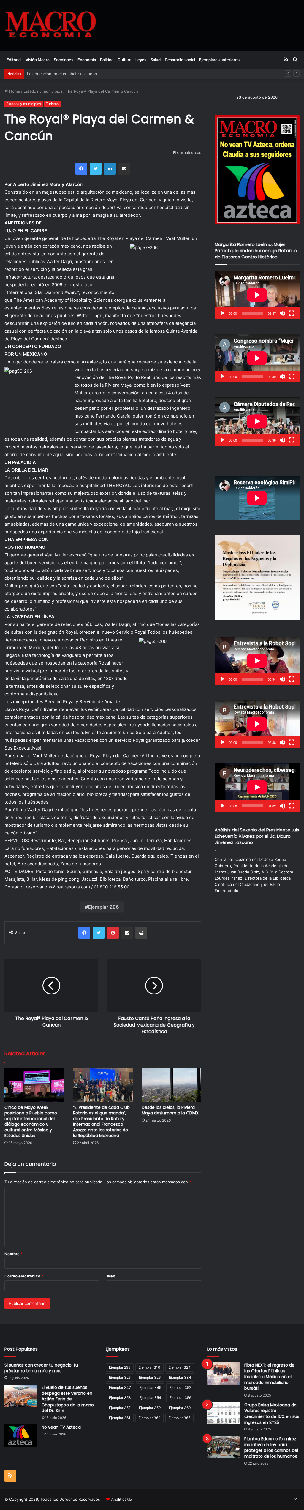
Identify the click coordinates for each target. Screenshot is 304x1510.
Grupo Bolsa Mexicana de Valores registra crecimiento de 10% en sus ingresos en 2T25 (271, 1413)
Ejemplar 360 (180, 1407)
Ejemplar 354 (150, 1397)
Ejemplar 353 (120, 1397)
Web (111, 1276)
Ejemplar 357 (120, 1407)
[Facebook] (81, 169)
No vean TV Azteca (61, 1427)
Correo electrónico (23, 1276)
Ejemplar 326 (150, 1377)
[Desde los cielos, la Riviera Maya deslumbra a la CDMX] (171, 1085)
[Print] (141, 933)
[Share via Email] (124, 169)
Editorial (14, 59)
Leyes (140, 59)
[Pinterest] (113, 933)
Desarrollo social (180, 59)
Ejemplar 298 (119, 1367)
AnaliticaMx (121, 1499)
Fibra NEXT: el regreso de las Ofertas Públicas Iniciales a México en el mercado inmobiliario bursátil (269, 1376)
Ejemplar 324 (180, 1367)
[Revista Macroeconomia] (50, 25)
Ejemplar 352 (180, 1387)
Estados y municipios (42, 91)
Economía (86, 59)
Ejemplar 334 (180, 1377)
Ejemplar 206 (103, 907)
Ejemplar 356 (180, 1397)
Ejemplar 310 (149, 1367)
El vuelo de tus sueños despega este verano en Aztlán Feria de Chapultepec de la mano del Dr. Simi (68, 1398)
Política (106, 59)
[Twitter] (96, 169)
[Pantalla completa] (292, 313)
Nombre (13, 1253)
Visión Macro (38, 59)
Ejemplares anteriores (219, 59)
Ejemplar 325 (120, 1377)
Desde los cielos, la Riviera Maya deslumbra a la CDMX (170, 1110)
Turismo (52, 104)
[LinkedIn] (110, 169)
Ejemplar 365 (179, 1418)
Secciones (63, 59)
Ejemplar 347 (120, 1387)
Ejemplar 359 (150, 1407)
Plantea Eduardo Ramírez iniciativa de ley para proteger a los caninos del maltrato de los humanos (271, 1447)
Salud (156, 59)
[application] (257, 295)
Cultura (124, 59)
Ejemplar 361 (119, 1418)
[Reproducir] (222, 313)
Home (14, 91)
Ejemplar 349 (150, 1387)
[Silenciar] (282, 313)
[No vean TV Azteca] (20, 1435)
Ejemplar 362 (149, 1418)
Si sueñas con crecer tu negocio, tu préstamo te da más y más (41, 1368)
